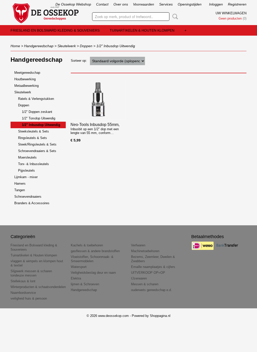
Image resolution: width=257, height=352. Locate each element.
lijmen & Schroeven (85, 284)
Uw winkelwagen (231, 13)
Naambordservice (23, 293)
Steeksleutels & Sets (33, 131)
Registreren (237, 4)
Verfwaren (138, 245)
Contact (102, 4)
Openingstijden (190, 4)
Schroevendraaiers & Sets (37, 151)
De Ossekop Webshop (73, 4)
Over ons (120, 4)
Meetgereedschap (27, 73)
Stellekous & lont (23, 281)
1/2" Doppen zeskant (37, 112)
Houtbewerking (25, 79)
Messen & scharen (144, 284)
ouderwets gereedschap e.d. (151, 290)
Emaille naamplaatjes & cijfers (153, 267)
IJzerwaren (139, 278)
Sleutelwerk (66, 46)
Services (166, 4)
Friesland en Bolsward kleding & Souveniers (55, 30)
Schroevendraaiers (27, 196)
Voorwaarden (143, 4)
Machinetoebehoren (145, 251)
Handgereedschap (38, 46)
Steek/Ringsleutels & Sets (37, 144)
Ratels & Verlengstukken (36, 99)
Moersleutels (27, 157)
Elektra (76, 278)
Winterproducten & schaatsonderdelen (38, 287)
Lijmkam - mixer (26, 177)
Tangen (19, 190)
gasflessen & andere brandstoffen (95, 251)
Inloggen (216, 4)
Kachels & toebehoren (87, 245)
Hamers (20, 183)
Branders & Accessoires (31, 203)
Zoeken (174, 16)
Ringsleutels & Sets (32, 138)
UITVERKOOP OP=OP (148, 272)
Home (15, 46)
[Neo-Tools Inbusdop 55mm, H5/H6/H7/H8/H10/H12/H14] (98, 99)
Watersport (79, 267)
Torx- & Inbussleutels (33, 164)
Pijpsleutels (26, 170)
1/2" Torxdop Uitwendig (38, 118)
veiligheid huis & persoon (29, 298)
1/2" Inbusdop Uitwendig (115, 46)
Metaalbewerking (26, 86)
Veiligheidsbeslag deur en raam (93, 272)
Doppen (86, 46)
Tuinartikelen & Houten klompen (142, 30)
